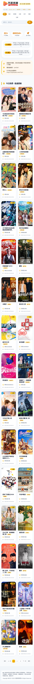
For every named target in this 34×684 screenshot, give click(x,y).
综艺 (25, 14)
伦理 (17, 17)
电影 (9, 14)
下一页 (24, 661)
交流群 (29, 9)
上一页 (9, 661)
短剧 (29, 14)
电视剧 (14, 14)
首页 (5, 14)
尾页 (29, 661)
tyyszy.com (12, 9)
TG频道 (24, 9)
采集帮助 (18, 9)
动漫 (20, 14)
